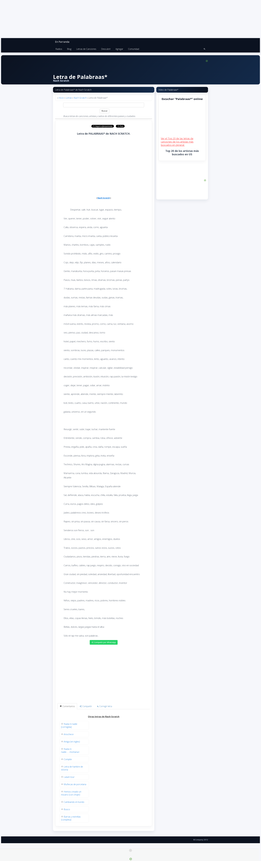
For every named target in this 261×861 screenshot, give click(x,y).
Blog (69, 48)
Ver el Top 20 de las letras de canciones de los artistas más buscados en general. (177, 142)
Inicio (61, 97)
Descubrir (106, 48)
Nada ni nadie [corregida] (69, 725)
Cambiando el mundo (74, 801)
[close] (130, 850)
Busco (67, 809)
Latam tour (69, 776)
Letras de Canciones (86, 48)
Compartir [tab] (87, 706)
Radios (58, 48)
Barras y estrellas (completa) (71, 818)
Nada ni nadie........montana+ (70, 750)
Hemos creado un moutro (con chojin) (71, 793)
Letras (69, 97)
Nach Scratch (80, 97)
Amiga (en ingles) (72, 741)
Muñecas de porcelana (75, 784)
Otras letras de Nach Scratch (103, 716)
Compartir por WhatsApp (104, 642)
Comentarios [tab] (68, 706)
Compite (68, 759)
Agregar (119, 48)
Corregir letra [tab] (105, 706)
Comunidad (133, 48)
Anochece (69, 734)
